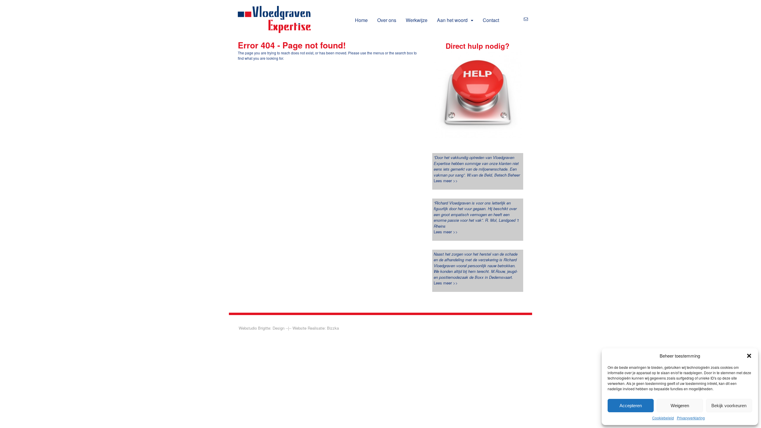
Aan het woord (452, 20)
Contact (491, 20)
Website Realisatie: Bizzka (316, 328)
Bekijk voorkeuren (728, 405)
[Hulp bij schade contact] (478, 94)
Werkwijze (416, 20)
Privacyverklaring (691, 417)
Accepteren (631, 405)
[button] (749, 356)
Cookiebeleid (663, 417)
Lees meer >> (446, 180)
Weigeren (680, 405)
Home (361, 20)
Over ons (386, 20)
